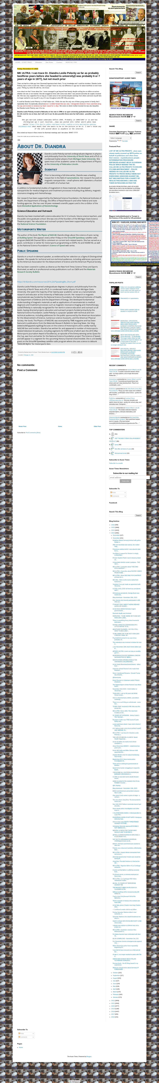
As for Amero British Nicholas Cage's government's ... (124, 609)
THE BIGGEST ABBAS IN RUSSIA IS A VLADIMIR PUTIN (125, 888)
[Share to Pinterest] (81, 352)
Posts (114, 492)
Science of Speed (57, 245)
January (115, 997)
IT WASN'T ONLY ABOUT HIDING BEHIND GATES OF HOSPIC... (126, 605)
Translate (125, 141)
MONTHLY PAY (71, 62)
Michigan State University (84, 159)
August (115, 978)
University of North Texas (78, 156)
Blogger (88, 1056)
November (116, 538)
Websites (38, 62)
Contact (59, 62)
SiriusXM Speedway (76, 237)
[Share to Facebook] (79, 352)
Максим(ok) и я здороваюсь (129, 298)
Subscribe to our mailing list (125, 473)
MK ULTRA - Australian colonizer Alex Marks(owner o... (124, 930)
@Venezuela (117, 677)
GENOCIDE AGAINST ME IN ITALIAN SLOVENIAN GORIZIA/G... (124, 959)
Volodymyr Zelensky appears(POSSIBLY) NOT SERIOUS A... (126, 827)
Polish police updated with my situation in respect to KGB (129, 310)
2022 (113, 1000)
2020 (113, 1006)
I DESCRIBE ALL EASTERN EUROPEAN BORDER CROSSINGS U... (126, 773)
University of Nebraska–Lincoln (64, 164)
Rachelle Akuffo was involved (122, 613)
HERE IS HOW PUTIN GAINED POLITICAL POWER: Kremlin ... (126, 782)
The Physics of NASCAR (47, 235)
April (114, 989)
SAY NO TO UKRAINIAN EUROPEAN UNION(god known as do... (124, 840)
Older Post (97, 426)
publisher (112, 389)
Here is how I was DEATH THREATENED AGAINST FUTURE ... (126, 822)
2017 (113, 1014)
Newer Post (22, 426)
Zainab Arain (113, 370)
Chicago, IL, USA (28, 355)
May (114, 986)
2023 (113, 533)
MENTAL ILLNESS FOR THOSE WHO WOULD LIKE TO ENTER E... (125, 831)
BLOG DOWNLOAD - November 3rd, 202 (126, 938)
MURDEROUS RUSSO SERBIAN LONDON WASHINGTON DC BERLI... (126, 656)
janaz (116, 444)
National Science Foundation (33, 224)
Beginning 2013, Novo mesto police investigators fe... (124, 760)
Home (60, 426)
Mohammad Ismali (121, 453)
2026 (113, 525)
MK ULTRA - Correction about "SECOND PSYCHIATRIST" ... (125, 567)
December (116, 535)
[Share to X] (77, 352)
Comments (115, 496)
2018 (113, 1011)
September (116, 975)
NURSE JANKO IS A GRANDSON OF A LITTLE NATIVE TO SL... (125, 625)
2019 (113, 1009)
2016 (113, 1017)
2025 (113, 527)
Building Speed (26, 237)
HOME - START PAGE (23, 62)
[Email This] (72, 352)
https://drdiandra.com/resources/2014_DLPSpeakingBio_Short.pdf (46, 281)
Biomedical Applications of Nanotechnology (40, 206)
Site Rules (49, 62)
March (115, 992)
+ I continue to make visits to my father (125, 909)
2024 (113, 530)
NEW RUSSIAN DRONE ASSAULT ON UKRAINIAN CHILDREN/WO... (125, 660)
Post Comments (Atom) (33, 433)
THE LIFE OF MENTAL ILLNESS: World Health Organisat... (125, 738)
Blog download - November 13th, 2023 (125, 788)
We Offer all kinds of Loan (123, 449)
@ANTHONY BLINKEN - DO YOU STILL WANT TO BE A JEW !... (125, 630)
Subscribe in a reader (116, 463)
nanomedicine (73, 178)
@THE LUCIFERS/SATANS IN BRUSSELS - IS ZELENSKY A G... (126, 835)
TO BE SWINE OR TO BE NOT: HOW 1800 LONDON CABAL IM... (126, 634)
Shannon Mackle (114, 417)
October (115, 973)
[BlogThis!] (74, 352)
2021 (113, 1003)
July (114, 981)
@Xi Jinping (116, 785)
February (116, 994)
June (114, 983)
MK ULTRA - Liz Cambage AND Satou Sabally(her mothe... (125, 879)
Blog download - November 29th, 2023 (125, 597)
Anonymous (113, 379)
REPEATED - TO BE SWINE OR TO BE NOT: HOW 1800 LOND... (127, 616)
